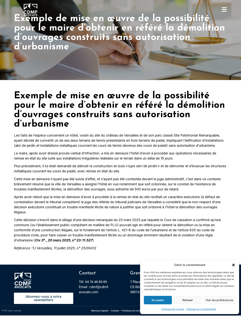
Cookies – (116, 310)
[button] (233, 265)
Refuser (187, 300)
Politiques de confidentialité (136, 310)
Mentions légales (99, 310)
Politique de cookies (172, 309)
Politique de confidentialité (201, 309)
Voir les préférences (219, 300)
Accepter (158, 300)
